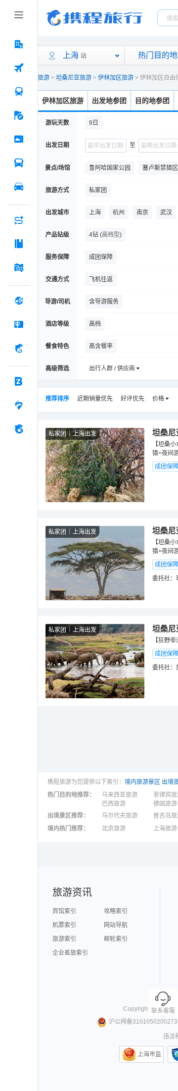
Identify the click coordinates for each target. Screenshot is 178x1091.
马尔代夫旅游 (119, 815)
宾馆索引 (64, 911)
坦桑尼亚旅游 (73, 77)
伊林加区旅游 (116, 77)
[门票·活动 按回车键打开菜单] (18, 139)
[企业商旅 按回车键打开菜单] (18, 381)
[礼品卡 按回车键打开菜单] (18, 324)
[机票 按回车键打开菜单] (18, 67)
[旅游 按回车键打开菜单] (18, 115)
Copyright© (138, 1008)
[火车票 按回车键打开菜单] (18, 91)
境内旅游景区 (142, 782)
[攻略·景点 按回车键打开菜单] (18, 243)
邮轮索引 (116, 938)
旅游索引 (64, 938)
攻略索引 (116, 911)
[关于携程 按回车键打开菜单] (18, 428)
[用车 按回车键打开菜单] (18, 186)
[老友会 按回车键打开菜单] (18, 405)
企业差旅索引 (70, 952)
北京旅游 (114, 828)
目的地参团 (152, 100)
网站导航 (116, 925)
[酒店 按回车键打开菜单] (18, 44)
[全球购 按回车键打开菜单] (18, 300)
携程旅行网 (94, 18)
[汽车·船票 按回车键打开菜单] (18, 163)
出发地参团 (109, 100)
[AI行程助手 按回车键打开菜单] (18, 219)
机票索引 (64, 925)
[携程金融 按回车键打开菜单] (18, 348)
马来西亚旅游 (119, 794)
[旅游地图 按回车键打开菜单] (18, 267)
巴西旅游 (114, 803)
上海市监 (149, 1054)
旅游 (43, 77)
